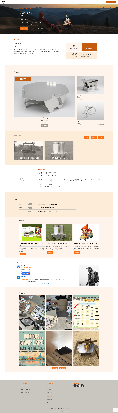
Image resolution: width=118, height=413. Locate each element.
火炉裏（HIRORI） (25, 389)
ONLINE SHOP (51, 125)
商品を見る (24, 28)
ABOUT (49, 386)
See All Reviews (45, 283)
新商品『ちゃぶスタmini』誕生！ (57, 243)
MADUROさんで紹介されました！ (46, 207)
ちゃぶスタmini (24, 396)
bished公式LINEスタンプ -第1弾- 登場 (85, 243)
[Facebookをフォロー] (75, 385)
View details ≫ (101, 99)
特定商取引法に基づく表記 (63, 408)
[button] (43, 117)
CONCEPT (49, 389)
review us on (25, 273)
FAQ (48, 402)
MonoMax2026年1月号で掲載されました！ (48, 211)
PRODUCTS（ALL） (26, 386)
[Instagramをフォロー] (78, 385)
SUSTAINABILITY (51, 392)
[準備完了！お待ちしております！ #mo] (59, 312)
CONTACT (49, 399)
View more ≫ (96, 213)
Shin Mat (23, 276)
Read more (23, 254)
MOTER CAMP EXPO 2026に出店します (47, 204)
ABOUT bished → (40, 28)
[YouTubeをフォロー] (82, 385)
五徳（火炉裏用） (25, 392)
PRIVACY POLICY (52, 408)
